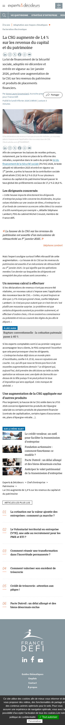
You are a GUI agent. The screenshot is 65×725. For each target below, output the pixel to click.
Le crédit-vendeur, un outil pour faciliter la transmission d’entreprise (42, 437)
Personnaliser (34, 721)
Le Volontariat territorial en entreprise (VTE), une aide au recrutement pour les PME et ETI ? (35, 533)
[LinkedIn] (24, 659)
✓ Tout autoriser (48, 717)
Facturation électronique (15, 29)
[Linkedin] (5, 54)
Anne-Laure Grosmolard (17, 93)
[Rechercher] (4, 15)
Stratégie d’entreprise (44, 15)
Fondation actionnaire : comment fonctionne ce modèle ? (39, 451)
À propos (32, 687)
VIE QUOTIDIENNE (19, 15)
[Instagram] (10, 54)
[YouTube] (40, 660)
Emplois (32, 678)
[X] (15, 54)
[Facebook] (20, 54)
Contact (32, 682)
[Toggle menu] (4, 6)
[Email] (29, 54)
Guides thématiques (32, 674)
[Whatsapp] (24, 54)
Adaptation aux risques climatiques (30, 24)
